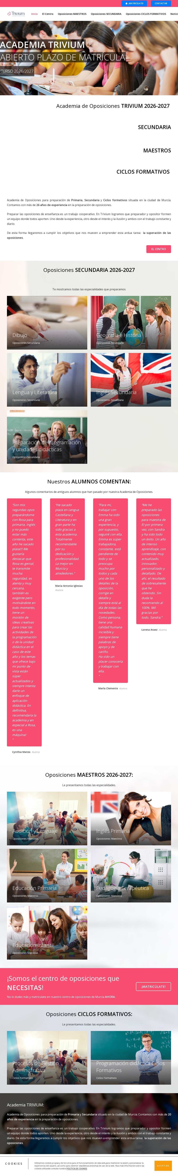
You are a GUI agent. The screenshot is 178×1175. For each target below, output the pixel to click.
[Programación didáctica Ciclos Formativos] (131, 1058)
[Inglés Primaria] (131, 818)
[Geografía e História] (131, 323)
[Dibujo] (47, 323)
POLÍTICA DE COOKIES (77, 1168)
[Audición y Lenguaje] (47, 818)
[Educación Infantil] (47, 933)
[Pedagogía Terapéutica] (131, 875)
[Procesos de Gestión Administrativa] (47, 1058)
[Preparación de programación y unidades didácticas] (47, 437)
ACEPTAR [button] (163, 1166)
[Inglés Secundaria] (131, 380)
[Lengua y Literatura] (47, 380)
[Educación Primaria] (47, 875)
